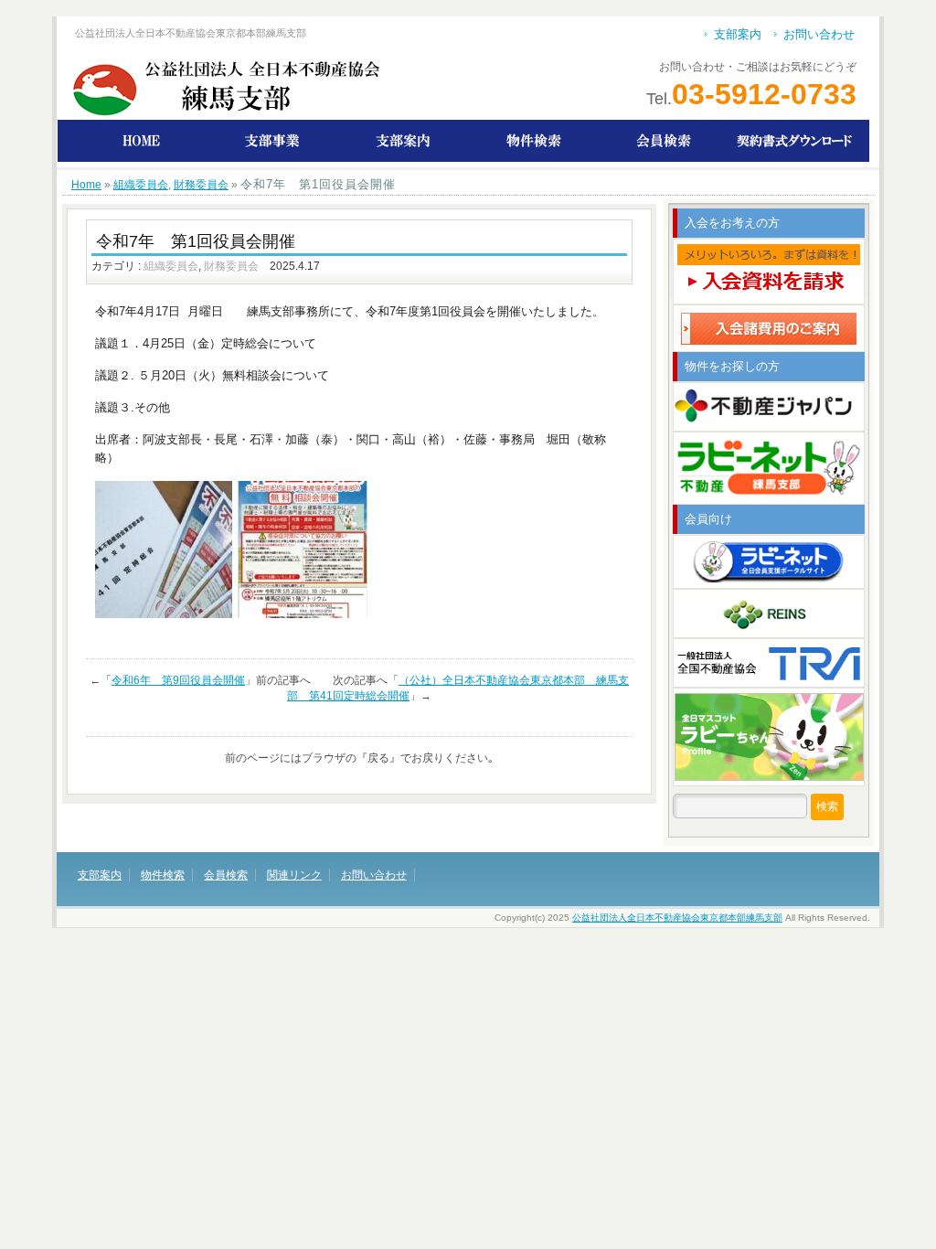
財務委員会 (201, 184)
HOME (141, 140)
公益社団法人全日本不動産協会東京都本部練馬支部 (677, 918)
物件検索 (533, 140)
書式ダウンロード (794, 140)
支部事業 (272, 140)
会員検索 (664, 140)
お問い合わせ (819, 34)
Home (86, 184)
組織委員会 (140, 184)
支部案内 (737, 34)
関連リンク (294, 875)
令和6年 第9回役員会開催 (178, 680)
